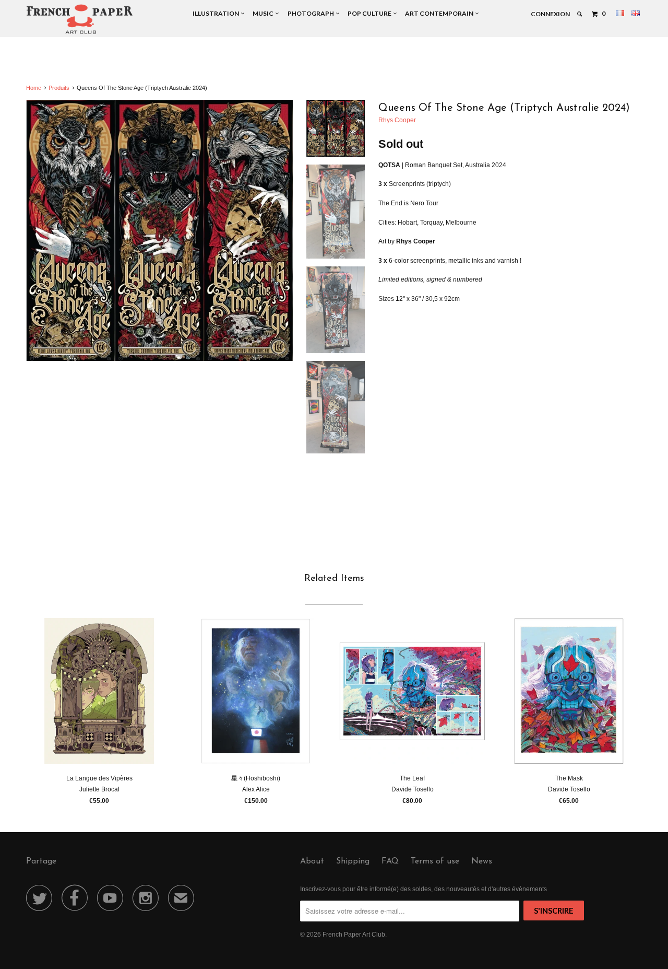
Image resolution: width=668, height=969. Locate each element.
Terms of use (435, 861)
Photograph (312, 13)
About (312, 861)
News (481, 861)
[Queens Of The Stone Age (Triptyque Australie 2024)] (159, 230)
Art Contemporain (440, 13)
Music (264, 13)
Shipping (352, 861)
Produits (59, 88)
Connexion (550, 14)
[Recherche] (580, 14)
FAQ (390, 861)
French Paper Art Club (354, 934)
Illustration (217, 13)
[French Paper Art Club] (79, 18)
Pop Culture (370, 13)
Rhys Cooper (397, 120)
